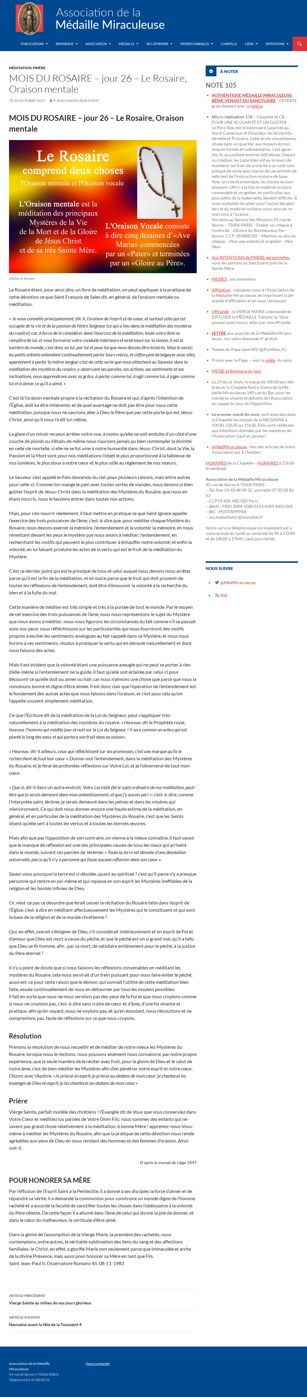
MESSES (220, 279)
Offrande (220, 311)
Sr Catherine (157, 44)
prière (39, 68)
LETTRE (219, 333)
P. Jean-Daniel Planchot (76, 100)
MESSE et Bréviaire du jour (236, 371)
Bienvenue (64, 44)
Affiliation (221, 289)
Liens (249, 44)
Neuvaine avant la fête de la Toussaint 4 (45, 1321)
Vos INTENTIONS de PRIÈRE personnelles (250, 257)
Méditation (20, 68)
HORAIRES (216, 462)
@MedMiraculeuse (229, 446)
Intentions (275, 44)
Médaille (126, 44)
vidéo (270, 360)
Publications (32, 44)
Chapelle (229, 44)
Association (96, 44)
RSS (223, 595)
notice (257, 105)
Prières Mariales (194, 44)
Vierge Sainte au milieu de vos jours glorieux (50, 1299)
